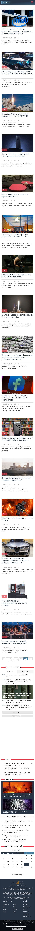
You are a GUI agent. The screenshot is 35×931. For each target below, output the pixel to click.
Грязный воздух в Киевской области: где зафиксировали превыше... (17, 826)
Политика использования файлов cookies (19, 894)
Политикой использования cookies (16, 926)
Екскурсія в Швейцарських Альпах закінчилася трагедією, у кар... (15, 840)
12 (12, 862)
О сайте (25, 909)
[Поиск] (28, 2)
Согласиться (17, 929)
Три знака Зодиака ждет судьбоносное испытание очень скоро (15, 812)
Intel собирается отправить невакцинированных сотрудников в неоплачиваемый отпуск (17, 31)
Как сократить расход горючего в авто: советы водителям (16, 276)
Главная (25, 904)
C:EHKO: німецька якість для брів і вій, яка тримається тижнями (17, 773)
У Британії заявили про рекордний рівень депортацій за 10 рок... (16, 831)
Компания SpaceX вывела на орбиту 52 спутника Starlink (17, 316)
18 (8, 864)
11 (8, 862)
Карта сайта (26, 916)
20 (17, 864)
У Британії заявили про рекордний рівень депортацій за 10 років (18, 701)
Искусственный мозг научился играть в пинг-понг (15, 195)
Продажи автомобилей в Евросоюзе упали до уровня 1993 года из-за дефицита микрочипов (17, 357)
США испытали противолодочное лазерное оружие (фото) (16, 479)
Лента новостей (16, 716)
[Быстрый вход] (24, 2)
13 (17, 862)
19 (12, 864)
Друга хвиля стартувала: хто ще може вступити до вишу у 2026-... (16, 836)
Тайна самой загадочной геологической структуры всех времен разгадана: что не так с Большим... (19, 681)
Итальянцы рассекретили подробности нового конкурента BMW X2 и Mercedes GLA (15, 560)
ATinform (6, 2)
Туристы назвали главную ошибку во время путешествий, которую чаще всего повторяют (19, 707)
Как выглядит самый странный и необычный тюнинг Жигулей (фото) (17, 73)
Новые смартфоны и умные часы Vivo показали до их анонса (16, 155)
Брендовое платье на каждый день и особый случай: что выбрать (18, 764)
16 (31, 862)
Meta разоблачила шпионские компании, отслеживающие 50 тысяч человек (15, 397)
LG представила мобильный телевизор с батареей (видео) (14, 642)
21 (22, 864)
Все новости (16, 712)
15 (26, 862)
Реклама (25, 911)
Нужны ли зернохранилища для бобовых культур (17, 769)
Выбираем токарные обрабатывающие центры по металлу (14, 603)
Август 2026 (17, 850)
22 (26, 864)
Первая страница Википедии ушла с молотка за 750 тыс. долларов (17, 439)
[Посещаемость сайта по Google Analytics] (20, 882)
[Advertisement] (17, 738)
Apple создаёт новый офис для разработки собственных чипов (15, 235)
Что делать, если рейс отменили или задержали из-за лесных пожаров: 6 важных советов (17, 795)
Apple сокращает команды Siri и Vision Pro (17, 676)
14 (22, 862)
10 (3, 862)
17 (3, 864)
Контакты (26, 914)
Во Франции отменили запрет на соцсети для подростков (18, 822)
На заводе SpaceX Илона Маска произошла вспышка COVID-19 (15, 115)
